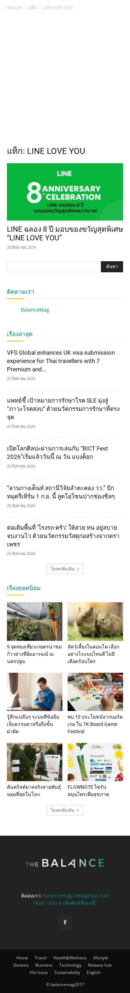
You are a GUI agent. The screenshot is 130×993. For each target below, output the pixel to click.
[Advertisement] (65, 80)
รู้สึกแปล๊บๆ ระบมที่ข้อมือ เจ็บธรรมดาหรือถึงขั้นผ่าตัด (33, 724)
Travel (41, 958)
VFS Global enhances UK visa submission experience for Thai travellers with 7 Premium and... (61, 361)
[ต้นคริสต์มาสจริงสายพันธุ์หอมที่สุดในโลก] (34, 762)
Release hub (100, 965)
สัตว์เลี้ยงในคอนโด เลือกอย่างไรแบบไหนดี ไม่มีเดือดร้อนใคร (93, 654)
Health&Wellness (70, 958)
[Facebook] (65, 922)
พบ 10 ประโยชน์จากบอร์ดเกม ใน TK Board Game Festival (95, 724)
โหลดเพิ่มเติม (63, 569)
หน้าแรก (14, 7)
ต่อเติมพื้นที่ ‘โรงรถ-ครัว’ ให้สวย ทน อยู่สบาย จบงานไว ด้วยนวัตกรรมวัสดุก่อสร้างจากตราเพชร (63, 536)
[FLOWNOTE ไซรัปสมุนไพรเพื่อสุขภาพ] (95, 762)
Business (44, 965)
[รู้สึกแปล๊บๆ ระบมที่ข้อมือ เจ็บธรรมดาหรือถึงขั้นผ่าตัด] (34, 692)
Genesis (21, 965)
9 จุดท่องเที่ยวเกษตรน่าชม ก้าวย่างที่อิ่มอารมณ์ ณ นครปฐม (34, 654)
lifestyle (100, 958)
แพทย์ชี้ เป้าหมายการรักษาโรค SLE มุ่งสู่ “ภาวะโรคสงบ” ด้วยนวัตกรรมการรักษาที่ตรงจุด (63, 409)
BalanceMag (35, 309)
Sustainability (67, 972)
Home (22, 958)
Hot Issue (39, 972)
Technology (70, 965)
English (94, 972)
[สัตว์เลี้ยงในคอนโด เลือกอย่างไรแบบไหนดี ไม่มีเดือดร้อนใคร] (95, 621)
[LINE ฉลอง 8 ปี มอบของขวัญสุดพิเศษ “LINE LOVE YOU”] (65, 192)
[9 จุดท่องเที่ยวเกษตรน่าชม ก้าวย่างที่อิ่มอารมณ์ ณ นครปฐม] (34, 621)
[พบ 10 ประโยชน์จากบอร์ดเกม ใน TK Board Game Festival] (95, 692)
